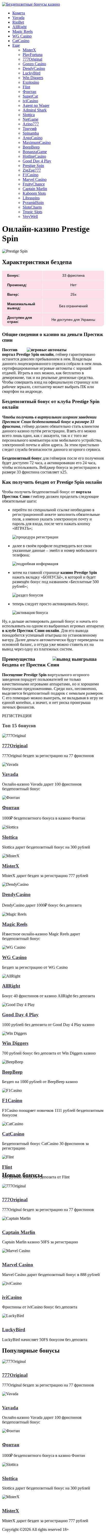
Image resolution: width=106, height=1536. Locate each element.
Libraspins (31, 198)
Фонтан (29, 91)
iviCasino (30, 101)
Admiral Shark (35, 110)
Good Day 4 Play (37, 161)
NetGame (30, 119)
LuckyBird (31, 73)
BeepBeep (31, 147)
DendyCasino (34, 68)
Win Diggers (33, 78)
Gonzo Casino (34, 64)
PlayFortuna (32, 54)
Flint (26, 87)
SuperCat (30, 96)
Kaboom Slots (34, 193)
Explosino (31, 82)
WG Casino (22, 36)
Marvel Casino (35, 179)
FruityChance (34, 184)
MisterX (29, 50)
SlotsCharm (32, 207)
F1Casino (30, 175)
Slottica (29, 115)
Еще (16, 45)
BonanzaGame (35, 152)
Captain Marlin (35, 189)
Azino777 (31, 124)
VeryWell (30, 216)
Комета (18, 13)
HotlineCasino (34, 156)
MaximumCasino (37, 142)
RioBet (18, 22)
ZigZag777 (32, 170)
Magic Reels (22, 31)
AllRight (19, 27)
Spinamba (31, 133)
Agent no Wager (36, 105)
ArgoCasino (32, 138)
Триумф (30, 128)
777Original (32, 59)
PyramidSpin (33, 202)
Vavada (18, 17)
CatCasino (20, 41)
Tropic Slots (32, 212)
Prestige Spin (33, 165)
